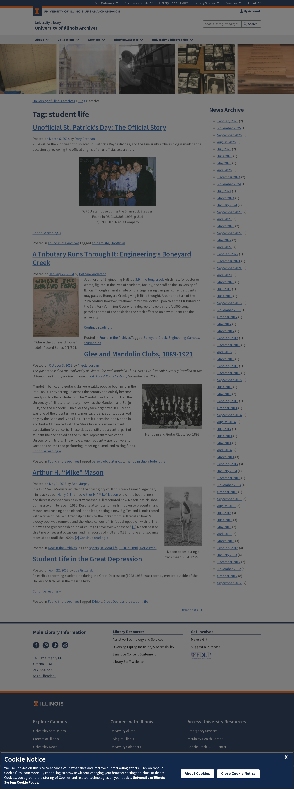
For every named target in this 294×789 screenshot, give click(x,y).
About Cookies (197, 773)
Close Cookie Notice (238, 773)
